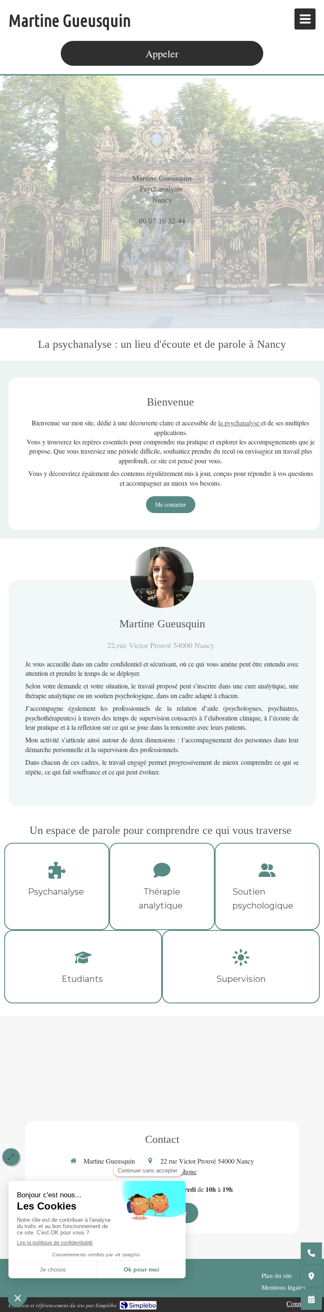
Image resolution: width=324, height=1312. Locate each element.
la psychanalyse (239, 422)
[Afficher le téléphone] (311, 1253)
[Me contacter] (311, 1299)
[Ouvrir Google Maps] (311, 1276)
